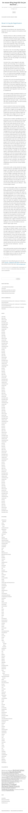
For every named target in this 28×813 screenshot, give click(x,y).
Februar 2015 (4, 507)
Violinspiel (4, 790)
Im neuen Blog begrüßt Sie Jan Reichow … (14, 4)
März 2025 (4, 318)
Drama (3, 563)
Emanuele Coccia (14, 775)
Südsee (3, 734)
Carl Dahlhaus (5, 773)
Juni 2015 (3, 501)
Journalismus (4, 618)
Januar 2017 (4, 471)
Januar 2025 (4, 321)
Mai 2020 (3, 408)
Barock (3, 551)
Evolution (3, 566)
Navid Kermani (6, 781)
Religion (3, 710)
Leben (3, 673)
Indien (3, 601)
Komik (3, 634)
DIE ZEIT (16, 774)
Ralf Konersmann (5, 783)
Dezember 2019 (5, 416)
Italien (3, 613)
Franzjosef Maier (22, 775)
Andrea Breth (13, 268)
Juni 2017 (3, 463)
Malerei (3, 654)
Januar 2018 (4, 452)
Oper (3, 687)
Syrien (3, 735)
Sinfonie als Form (5, 720)
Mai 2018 (3, 446)
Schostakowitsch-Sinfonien (7, 718)
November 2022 (5, 361)
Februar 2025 (4, 319)
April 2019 (3, 429)
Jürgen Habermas (5, 779)
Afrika (3, 523)
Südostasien (4, 732)
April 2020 (3, 410)
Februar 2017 (4, 469)
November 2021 (5, 380)
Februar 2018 (4, 451)
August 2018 (4, 441)
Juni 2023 (3, 351)
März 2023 (4, 355)
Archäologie (4, 544)
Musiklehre (4, 667)
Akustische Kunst (5, 527)
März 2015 (4, 505)
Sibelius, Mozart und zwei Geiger (8, 293)
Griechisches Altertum (6, 595)
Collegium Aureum (14, 773)
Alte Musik (4, 534)
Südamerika (4, 731)
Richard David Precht (11, 786)
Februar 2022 (4, 376)
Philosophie (4, 695)
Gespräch (3, 587)
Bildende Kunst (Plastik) (6, 554)
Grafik (3, 591)
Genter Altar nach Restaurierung (8, 582)
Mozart (3, 663)
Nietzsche (12, 780)
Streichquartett (4, 729)
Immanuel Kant (17, 777)
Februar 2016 (4, 488)
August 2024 (4, 329)
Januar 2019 (4, 433)
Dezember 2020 (5, 397)
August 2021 (4, 385)
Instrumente (4, 604)
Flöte (2, 573)
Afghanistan (4, 519)
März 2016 (4, 487)
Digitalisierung (4, 562)
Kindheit (3, 623)
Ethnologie (4, 565)
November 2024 (5, 324)
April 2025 (3, 316)
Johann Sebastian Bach (12, 778)
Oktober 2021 (4, 382)
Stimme (3, 728)
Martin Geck (19, 268)
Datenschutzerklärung (6, 810)
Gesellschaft (4, 585)
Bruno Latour (5, 772)
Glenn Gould (4, 776)
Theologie (3, 742)
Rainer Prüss (16, 781)
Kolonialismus (4, 632)
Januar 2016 (4, 490)
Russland (3, 717)
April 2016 (3, 485)
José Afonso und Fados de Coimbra (8, 290)
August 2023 (4, 347)
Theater (3, 740)
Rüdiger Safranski (6, 788)
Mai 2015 (3, 502)
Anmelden (4, 798)
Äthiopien (4, 521)
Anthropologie (4, 538)
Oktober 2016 (4, 476)
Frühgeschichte (5, 577)
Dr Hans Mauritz (5, 775)
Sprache (3, 726)
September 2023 (5, 346)
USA (2, 748)
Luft (2, 651)
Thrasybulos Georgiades (19, 789)
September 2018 (5, 440)
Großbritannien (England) (7, 596)
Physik (3, 699)
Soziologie (4, 721)
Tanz (3, 737)
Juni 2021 (3, 388)
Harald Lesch (23, 776)
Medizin (3, 659)
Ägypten (3, 524)
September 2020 (5, 402)
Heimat (3, 671)
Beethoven (10, 770)
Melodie (3, 660)
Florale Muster (4, 571)
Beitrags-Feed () (5, 799)
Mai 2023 (3, 352)
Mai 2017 (3, 465)
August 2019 (4, 422)
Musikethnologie (5, 665)
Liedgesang (4, 648)
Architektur (4, 546)
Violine (3, 749)
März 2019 (4, 430)
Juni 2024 (3, 332)
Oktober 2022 (4, 363)
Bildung (3, 555)
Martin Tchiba (11, 779)
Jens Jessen (4, 778)
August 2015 (4, 498)
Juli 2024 (3, 330)
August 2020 (4, 404)
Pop (2, 702)
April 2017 (3, 466)
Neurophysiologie (5, 682)
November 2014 (5, 512)
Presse (3, 706)
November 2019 (5, 418)
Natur (3, 670)
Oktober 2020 (4, 401)
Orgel (3, 690)
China (3, 560)
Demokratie (12, 774)
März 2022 (4, 374)
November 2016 (5, 474)
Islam (3, 610)
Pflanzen (3, 693)
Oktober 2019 (4, 419)
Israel (3, 612)
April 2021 (3, 391)
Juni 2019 (3, 426)
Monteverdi (16, 779)
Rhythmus (4, 713)
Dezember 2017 (5, 454)
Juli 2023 (3, 349)
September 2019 (5, 421)
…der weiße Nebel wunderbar (7, 286)
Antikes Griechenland (6, 541)
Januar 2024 (4, 340)
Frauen (3, 576)
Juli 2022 (3, 368)
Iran (2, 607)
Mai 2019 (3, 427)
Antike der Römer (5, 540)
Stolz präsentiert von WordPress (17, 810)
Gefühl (3, 580)
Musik (4, 645)
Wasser (3, 757)
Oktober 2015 (4, 494)
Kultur (3, 640)
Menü (14, 12)
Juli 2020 (3, 405)
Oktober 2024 (4, 325)
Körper (3, 637)
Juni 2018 (3, 444)
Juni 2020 (3, 407)
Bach (6, 770)
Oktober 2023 (4, 344)
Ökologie (3, 685)
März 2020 (4, 412)
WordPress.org (4, 802)
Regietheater (7, 270)
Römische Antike (5, 715)
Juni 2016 (3, 482)
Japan (3, 615)
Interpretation (22, 267)
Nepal (3, 679)
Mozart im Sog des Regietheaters (12, 23)
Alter (2, 535)
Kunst (3, 641)
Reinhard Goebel (9, 784)
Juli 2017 (3, 462)
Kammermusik (4, 621)
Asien (3, 548)
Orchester (4, 688)
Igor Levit (11, 777)
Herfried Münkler (5, 777)
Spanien (3, 723)
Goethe (8, 776)
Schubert (13, 788)
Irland (3, 609)
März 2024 (4, 336)
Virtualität (3, 751)
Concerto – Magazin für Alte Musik (11, 262)
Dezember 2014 (5, 510)
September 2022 (5, 365)
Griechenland (4, 593)
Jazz (2, 616)
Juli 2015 (3, 499)
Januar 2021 (4, 396)
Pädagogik (4, 692)
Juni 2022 (3, 369)
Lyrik (2, 652)
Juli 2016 (3, 480)
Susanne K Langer (8, 789)
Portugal (3, 704)
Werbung (3, 759)
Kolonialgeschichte (5, 631)
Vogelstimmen (4, 754)
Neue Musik (4, 681)
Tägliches (4, 530)
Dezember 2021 (5, 379)
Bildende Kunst (5, 552)
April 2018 (3, 448)
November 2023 (5, 343)
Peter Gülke (4, 781)
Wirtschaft (4, 760)
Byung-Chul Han (15, 772)
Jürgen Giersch (4, 620)
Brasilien (3, 557)
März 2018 (4, 449)
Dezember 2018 (5, 435)
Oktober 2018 (4, 438)
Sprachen (4, 646)
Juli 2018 (3, 443)
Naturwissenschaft (5, 676)
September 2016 (5, 477)
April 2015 (3, 504)
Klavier (3, 626)
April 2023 (3, 354)
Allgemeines (4, 529)
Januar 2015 (4, 509)
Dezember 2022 (5, 360)
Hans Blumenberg (15, 776)
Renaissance (4, 712)
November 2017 (5, 455)
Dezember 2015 (5, 491)
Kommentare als (6, 801)
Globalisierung (4, 590)
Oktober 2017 (4, 457)
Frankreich (4, 574)
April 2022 (3, 372)
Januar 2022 (4, 377)
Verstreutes (4, 532)
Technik (3, 738)
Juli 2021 (3, 386)
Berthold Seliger (18, 770)
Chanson (3, 559)
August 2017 (4, 460)
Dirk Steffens (21, 774)
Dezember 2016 (5, 473)
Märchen (3, 656)
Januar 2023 (4, 358)
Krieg (3, 638)
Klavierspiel (4, 627)
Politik (3, 701)
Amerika (3, 537)
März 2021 (4, 393)
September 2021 (5, 383)
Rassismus (11, 783)
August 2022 (4, 366)
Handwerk (4, 598)
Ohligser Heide (18, 781)
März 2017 (4, 468)
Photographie (4, 698)
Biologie (3, 677)
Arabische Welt (4, 543)
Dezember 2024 (5, 322)
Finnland (3, 570)
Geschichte (4, 584)
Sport (3, 526)
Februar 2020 (4, 413)
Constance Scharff (5, 774)
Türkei (3, 745)
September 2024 (5, 327)
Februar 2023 (4, 357)
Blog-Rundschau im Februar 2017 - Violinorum (10, 300)
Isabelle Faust (23, 777)
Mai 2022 (3, 371)
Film (2, 568)
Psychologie (4, 707)
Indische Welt (4, 602)
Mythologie (4, 668)
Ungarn (3, 746)
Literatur (4, 643)
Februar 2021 (4, 394)
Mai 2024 (3, 333)
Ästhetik (4, 696)
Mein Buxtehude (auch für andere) (8, 291)
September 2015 (5, 496)
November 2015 (5, 493)
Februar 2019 (4, 432)
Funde (3, 579)
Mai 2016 (3, 483)
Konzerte (3, 635)
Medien (3, 657)
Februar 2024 (4, 338)
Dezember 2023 (5, 341)
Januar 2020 (4, 415)
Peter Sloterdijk (10, 781)
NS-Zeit (3, 684)
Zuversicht (4, 288)
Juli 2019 (3, 424)
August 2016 (4, 479)
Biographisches (6, 674)
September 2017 (5, 458)
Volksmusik (4, 756)
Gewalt (3, 588)
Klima (3, 629)
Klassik (3, 624)
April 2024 (3, 335)
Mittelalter (4, 662)
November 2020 (5, 399)
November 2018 (5, 437)
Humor (3, 599)
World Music (4, 762)
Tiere (3, 743)
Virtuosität (4, 753)
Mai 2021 (3, 390)
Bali (2, 549)
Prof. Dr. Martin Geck (20, 264)
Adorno (3, 770)
